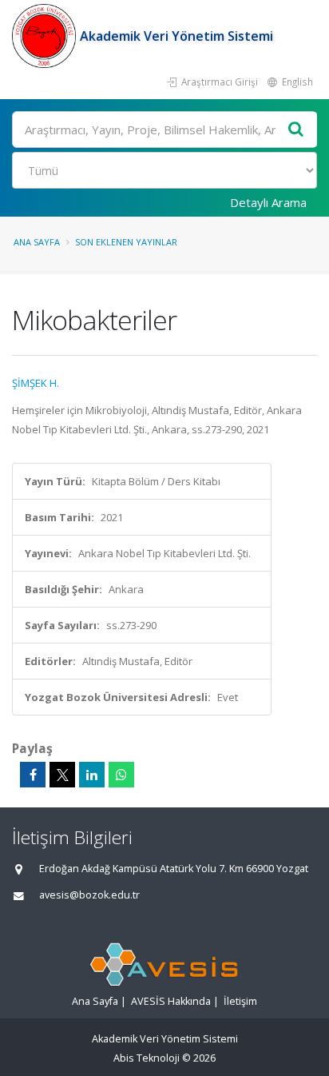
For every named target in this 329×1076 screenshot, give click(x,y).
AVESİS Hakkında (171, 1001)
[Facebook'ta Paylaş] (33, 774)
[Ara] (296, 130)
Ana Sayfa (37, 242)
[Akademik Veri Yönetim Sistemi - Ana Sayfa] (46, 36)
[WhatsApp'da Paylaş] (121, 774)
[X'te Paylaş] (62, 774)
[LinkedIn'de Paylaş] (92, 774)
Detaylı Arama (268, 202)
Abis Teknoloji (146, 1058)
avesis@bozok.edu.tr (89, 895)
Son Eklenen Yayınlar (126, 242)
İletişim (240, 1001)
